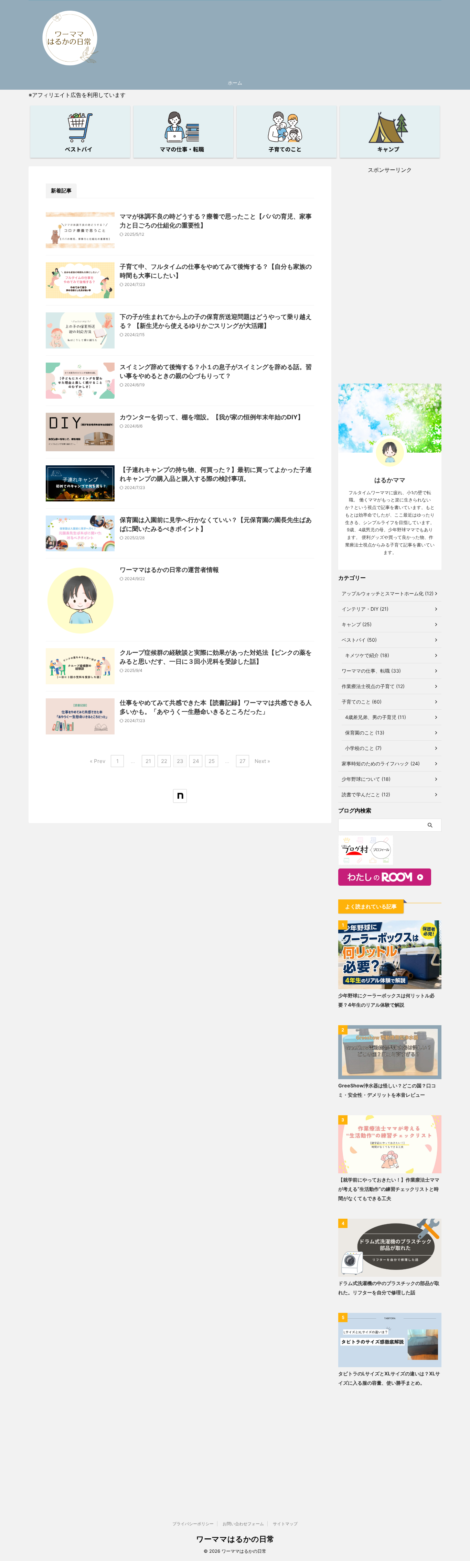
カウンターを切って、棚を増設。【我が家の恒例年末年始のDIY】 (212, 417)
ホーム (235, 83)
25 (212, 761)
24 (196, 761)
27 (242, 761)
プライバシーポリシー (193, 1523)
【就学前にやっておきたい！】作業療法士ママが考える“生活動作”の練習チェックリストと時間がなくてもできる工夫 (388, 1189)
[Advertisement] (389, 277)
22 (164, 761)
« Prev (97, 761)
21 (148, 761)
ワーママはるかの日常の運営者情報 (169, 569)
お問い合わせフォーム (243, 1523)
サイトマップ (285, 1523)
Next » (262, 761)
